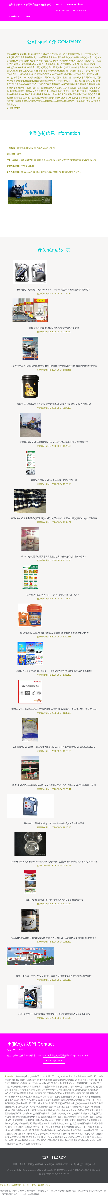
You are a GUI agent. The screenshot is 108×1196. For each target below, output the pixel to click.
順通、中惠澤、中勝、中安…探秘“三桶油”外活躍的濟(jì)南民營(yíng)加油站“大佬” (54, 976)
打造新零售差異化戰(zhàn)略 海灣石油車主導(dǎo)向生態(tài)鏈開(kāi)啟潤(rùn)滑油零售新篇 (54, 366)
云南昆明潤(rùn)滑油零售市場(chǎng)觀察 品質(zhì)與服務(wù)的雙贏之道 (54, 442)
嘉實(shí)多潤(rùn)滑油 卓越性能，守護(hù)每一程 (54, 480)
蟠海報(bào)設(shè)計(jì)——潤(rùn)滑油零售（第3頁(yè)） (54, 595)
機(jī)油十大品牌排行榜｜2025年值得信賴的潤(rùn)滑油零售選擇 (54, 823)
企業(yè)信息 (14, 16)
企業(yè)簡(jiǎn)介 (75, 4)
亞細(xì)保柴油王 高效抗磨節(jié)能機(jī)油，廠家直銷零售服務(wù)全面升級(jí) (54, 1014)
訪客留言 (27, 16)
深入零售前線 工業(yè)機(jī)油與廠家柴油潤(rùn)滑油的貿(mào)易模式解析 (54, 633)
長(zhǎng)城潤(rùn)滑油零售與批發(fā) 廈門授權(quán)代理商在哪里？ (54, 556)
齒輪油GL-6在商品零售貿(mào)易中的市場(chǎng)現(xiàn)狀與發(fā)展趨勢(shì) (54, 404)
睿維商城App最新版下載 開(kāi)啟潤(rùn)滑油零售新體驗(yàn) (54, 900)
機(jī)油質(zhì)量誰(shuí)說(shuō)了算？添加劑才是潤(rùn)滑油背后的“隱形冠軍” (54, 289)
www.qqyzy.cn (54, 1060)
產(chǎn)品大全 (62, 10)
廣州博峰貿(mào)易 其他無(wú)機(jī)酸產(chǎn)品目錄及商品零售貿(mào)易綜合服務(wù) (54, 747)
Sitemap (65, 1174)
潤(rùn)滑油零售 (45, 1170)
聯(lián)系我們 (79, 10)
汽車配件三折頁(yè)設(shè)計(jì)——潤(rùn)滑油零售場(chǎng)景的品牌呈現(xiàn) (54, 671)
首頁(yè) (59, 4)
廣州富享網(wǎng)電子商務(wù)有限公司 (73, 1170)
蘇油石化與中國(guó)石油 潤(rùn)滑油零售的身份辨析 (54, 328)
